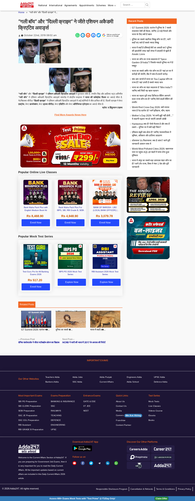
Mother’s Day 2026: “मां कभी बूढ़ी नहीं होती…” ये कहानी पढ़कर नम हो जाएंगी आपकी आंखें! (152, 117)
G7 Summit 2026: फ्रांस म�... (35, 329)
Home (21, 12)
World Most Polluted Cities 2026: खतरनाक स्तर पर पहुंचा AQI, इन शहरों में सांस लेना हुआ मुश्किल (152, 152)
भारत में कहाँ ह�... (97, 329)
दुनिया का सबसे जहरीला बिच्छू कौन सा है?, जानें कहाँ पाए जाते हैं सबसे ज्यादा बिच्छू (151, 41)
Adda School (133, 382)
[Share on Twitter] (99, 35)
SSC (53, 406)
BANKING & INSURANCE (63, 401)
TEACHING (56, 415)
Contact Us (121, 406)
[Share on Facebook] (93, 35)
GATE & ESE (89, 401)
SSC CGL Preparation (28, 420)
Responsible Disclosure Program (111, 489)
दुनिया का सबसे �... (64, 329)
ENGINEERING (58, 425)
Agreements (70, 5)
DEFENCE (56, 420)
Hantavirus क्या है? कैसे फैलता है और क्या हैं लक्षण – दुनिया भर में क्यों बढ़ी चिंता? (151, 125)
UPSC (54, 429)
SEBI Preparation (26, 411)
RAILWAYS (56, 411)
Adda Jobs (78, 377)
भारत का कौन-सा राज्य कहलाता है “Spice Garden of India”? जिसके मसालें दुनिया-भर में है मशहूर (152, 62)
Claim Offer (161, 498)
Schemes (101, 5)
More (110, 5)
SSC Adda (77, 382)
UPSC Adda (159, 377)
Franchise (120, 420)
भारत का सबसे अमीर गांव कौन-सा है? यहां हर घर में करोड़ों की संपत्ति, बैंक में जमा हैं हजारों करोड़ (152, 72)
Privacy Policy (184, 489)
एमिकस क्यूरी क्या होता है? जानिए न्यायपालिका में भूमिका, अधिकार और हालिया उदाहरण (151, 134)
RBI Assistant (24, 425)
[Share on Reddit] (88, 35)
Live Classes (154, 406)
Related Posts (27, 304)
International (55, 5)
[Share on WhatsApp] (77, 35)
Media (119, 411)
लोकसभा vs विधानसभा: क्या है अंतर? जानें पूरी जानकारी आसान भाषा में (151, 142)
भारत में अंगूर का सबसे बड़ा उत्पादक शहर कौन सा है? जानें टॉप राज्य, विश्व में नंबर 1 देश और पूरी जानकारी (152, 163)
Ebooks (152, 415)
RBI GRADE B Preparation (31, 429)
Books (151, 420)
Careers (128, 415)
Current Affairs (106, 382)
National (42, 5)
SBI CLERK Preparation (29, 406)
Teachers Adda (52, 377)
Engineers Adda (134, 377)
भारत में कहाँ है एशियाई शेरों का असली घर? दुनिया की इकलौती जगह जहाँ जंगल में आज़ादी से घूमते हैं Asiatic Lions (152, 50)
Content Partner (123, 425)
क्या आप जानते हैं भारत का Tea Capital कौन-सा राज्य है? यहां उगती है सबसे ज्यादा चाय (152, 81)
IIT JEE (86, 406)
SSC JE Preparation (27, 415)
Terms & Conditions (165, 489)
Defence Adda (160, 382)
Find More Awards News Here (70, 115)
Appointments (86, 5)
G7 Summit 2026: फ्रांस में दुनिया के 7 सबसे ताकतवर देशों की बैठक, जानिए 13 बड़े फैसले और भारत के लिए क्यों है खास (152, 30)
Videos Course (155, 411)
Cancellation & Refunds (141, 489)
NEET (86, 411)
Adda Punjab (106, 377)
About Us (120, 401)
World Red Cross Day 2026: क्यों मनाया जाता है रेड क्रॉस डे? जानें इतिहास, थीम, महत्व (151, 109)
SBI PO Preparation (27, 401)
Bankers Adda (52, 382)
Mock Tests (153, 401)
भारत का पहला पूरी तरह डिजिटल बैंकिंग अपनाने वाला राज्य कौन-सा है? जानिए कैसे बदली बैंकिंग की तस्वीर (152, 98)
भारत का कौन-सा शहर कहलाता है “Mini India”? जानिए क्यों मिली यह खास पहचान (152, 89)
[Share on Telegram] (83, 35)
